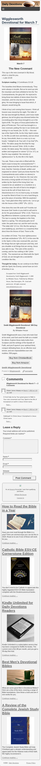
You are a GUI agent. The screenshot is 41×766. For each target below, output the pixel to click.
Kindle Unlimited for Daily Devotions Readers (17, 606)
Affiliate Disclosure (20, 495)
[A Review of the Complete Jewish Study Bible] (20, 743)
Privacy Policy (31, 763)
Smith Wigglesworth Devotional (16, 368)
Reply (8, 405)
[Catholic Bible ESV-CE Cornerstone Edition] (20, 584)
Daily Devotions (12, 4)
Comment (7, 438)
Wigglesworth (15, 371)
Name (6, 457)
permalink (29, 371)
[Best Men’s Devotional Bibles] (20, 684)
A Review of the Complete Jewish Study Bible (20, 709)
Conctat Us (20, 498)
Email (6, 464)
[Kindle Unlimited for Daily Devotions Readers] (20, 640)
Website (6, 471)
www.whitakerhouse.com (14, 287)
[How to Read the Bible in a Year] (20, 528)
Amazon (12, 489)
